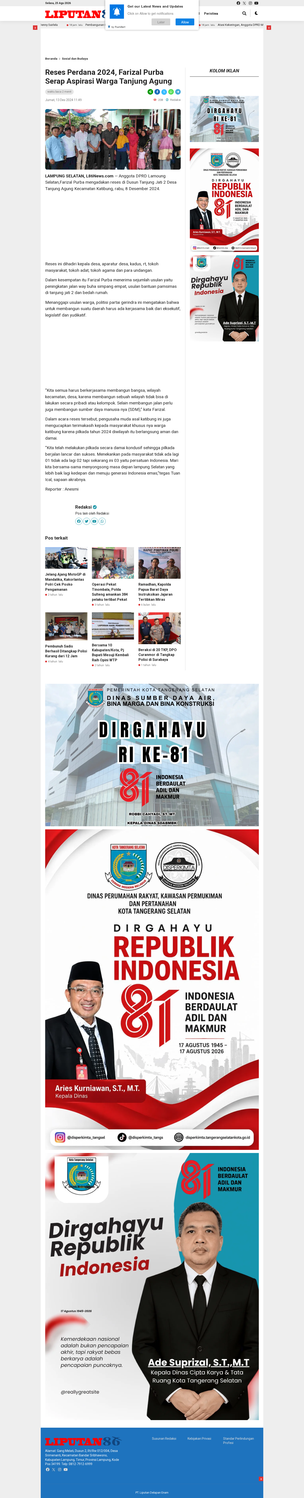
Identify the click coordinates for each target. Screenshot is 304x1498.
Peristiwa (211, 13)
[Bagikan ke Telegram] (177, 91)
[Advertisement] (113, 226)
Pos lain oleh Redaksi (92, 513)
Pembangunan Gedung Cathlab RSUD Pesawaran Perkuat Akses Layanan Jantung (73, 24)
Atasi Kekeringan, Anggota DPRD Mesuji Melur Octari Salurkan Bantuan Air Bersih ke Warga (211, 24)
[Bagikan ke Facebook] (157, 91)
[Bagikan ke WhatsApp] (171, 91)
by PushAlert (118, 26)
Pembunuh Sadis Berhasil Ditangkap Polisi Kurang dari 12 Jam (66, 651)
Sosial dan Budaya (75, 58)
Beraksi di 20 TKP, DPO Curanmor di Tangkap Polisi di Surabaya (157, 655)
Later (161, 22)
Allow (185, 22)
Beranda (51, 58)
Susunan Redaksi (164, 1438)
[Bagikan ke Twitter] (164, 91)
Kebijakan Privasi (199, 1438)
